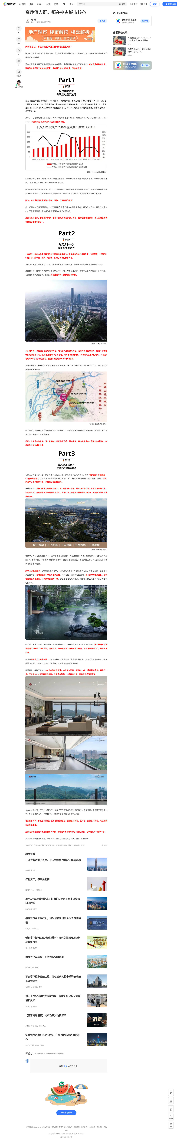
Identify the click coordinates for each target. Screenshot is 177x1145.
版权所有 (69, 1137)
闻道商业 (28, 870)
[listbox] (66, 949)
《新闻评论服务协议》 (58, 1054)
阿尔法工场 (29, 967)
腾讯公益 (84, 1127)
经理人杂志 (29, 890)
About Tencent (38, 1127)
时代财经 (28, 909)
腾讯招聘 (77, 1127)
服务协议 (47, 1127)
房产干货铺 (29, 1045)
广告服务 (69, 1127)
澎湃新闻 (28, 1006)
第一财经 (28, 948)
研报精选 (28, 1026)
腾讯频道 (99, 1127)
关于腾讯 (29, 1127)
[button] (145, 21)
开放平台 (62, 1127)
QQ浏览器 (91, 1127)
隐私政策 (55, 1127)
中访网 (27, 929)
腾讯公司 (63, 1137)
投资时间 (28, 987)
